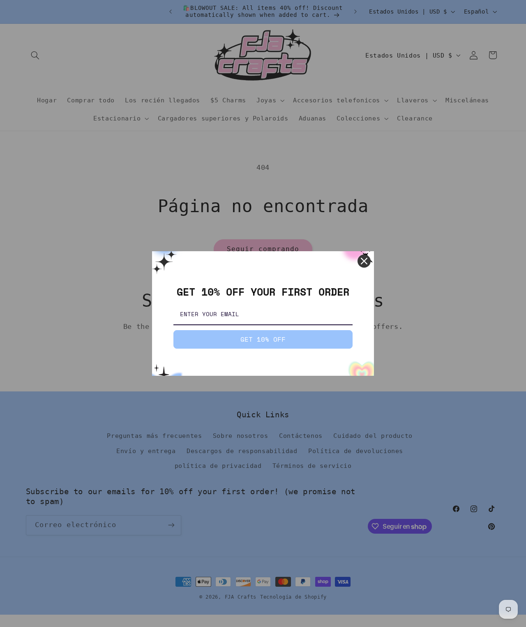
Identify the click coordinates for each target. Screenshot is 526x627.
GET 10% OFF (263, 339)
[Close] (364, 261)
